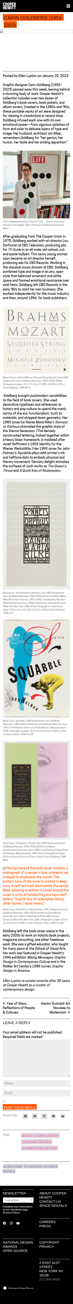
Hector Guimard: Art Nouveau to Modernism (55, 1008)
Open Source (15, 1251)
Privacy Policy (11, 1213)
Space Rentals (53, 1206)
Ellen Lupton (28, 76)
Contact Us (50, 1201)
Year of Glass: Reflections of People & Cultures (19, 1008)
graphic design (36, 1142)
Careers (47, 1222)
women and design (39, 1148)
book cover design (40, 1136)
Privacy (46, 1246)
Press (45, 1226)
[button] (68, 6)
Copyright (49, 1242)
